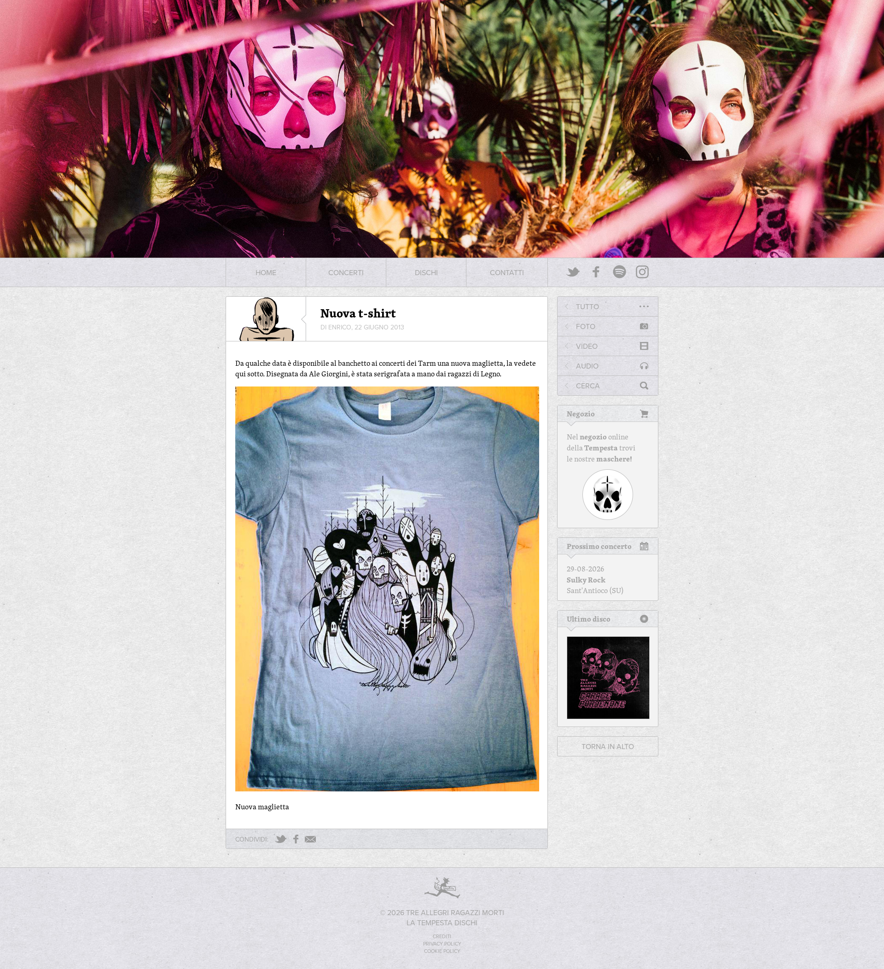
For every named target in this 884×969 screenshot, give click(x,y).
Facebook (596, 271)
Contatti (507, 272)
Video (587, 346)
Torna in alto (608, 746)
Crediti (442, 936)
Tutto (587, 306)
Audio (587, 366)
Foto (585, 326)
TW (280, 839)
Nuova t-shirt (358, 313)
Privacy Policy (442, 943)
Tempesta (601, 447)
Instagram (642, 271)
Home (266, 272)
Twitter (573, 271)
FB (295, 839)
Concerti (346, 272)
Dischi (426, 272)
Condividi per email (310, 839)
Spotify (619, 271)
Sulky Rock (586, 579)
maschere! (614, 458)
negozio (593, 436)
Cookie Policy (442, 951)
